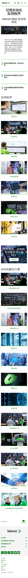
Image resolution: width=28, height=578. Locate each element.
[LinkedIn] (12, 552)
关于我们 (3, 558)
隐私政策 (3, 569)
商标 (2, 562)
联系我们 (14, 259)
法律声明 (3, 566)
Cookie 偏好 (4, 564)
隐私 (2, 568)
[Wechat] (18, 552)
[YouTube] (15, 552)
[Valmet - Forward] (7, 3)
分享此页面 (4, 521)
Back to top (23, 522)
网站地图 (3, 560)
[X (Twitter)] (9, 552)
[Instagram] (5, 552)
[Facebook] (2, 552)
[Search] (22, 3)
